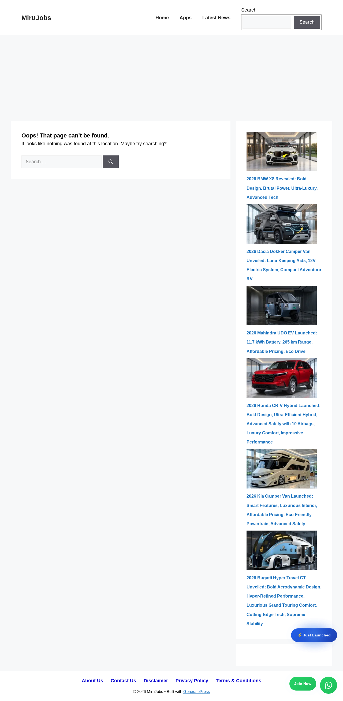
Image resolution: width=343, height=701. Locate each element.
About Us (92, 680)
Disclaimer (156, 680)
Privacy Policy (192, 680)
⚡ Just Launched (314, 634)
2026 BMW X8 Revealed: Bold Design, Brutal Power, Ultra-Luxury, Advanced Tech (282, 188)
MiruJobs (36, 17)
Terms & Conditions (238, 680)
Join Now (302, 684)
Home (162, 17)
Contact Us (123, 680)
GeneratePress (196, 691)
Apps (186, 17)
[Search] (111, 161)
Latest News (216, 17)
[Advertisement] (171, 75)
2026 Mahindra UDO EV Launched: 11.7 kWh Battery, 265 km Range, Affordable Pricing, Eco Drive (282, 342)
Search (248, 10)
